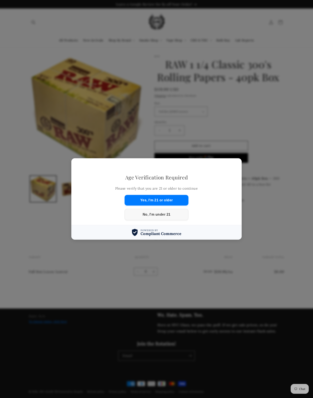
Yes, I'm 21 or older (156, 200)
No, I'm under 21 (157, 214)
